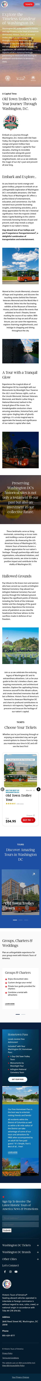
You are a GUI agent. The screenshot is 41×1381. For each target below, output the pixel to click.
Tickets (28, 4)
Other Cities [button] (9, 1259)
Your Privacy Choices (20, 1377)
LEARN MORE (12, 1152)
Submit (7, 1230)
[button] (2, 789)
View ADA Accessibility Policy (13, 1365)
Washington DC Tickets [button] (16, 1245)
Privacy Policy (7, 1353)
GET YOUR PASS (19, 1079)
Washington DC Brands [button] (16, 1252)
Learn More (10, 1004)
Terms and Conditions (10, 1358)
